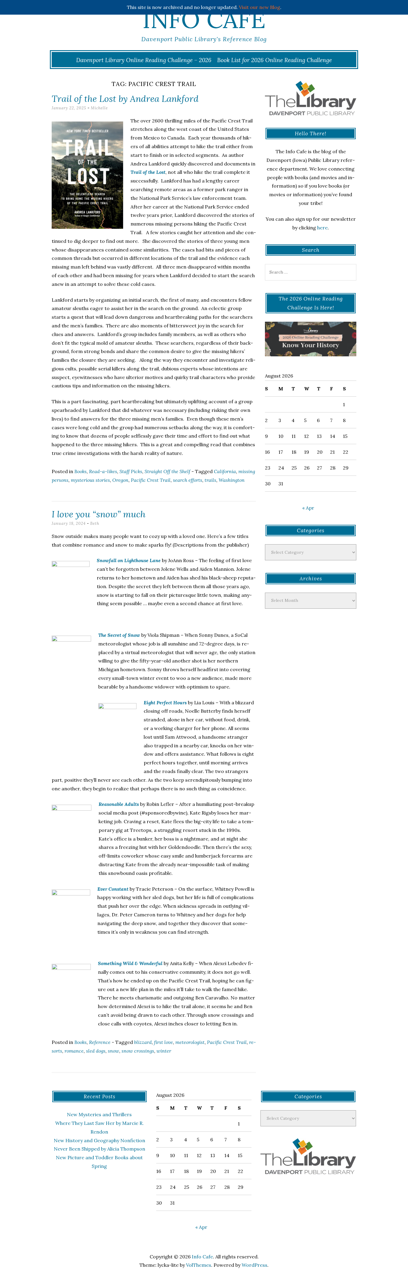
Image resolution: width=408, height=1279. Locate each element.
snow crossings (138, 1051)
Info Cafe (204, 19)
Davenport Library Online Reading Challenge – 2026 (143, 60)
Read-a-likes (103, 471)
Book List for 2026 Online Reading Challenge (274, 60)
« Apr (308, 508)
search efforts (187, 480)
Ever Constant (112, 889)
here (322, 228)
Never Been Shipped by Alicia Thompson (99, 1149)
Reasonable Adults (119, 804)
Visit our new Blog (259, 7)
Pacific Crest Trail (151, 480)
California (225, 471)
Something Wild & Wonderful (130, 963)
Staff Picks (130, 471)
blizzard (143, 1042)
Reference (100, 1042)
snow (113, 1051)
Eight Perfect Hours (165, 703)
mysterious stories (90, 480)
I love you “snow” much (98, 514)
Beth (94, 523)
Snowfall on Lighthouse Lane (129, 560)
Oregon (120, 480)
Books (80, 471)
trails (210, 480)
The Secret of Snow (119, 635)
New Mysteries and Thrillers (99, 1114)
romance (74, 1051)
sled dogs (95, 1051)
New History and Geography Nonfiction (99, 1140)
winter (164, 1051)
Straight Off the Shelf (167, 471)
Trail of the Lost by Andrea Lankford (125, 98)
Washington (232, 480)
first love (163, 1042)
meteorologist (190, 1042)
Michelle (99, 108)
